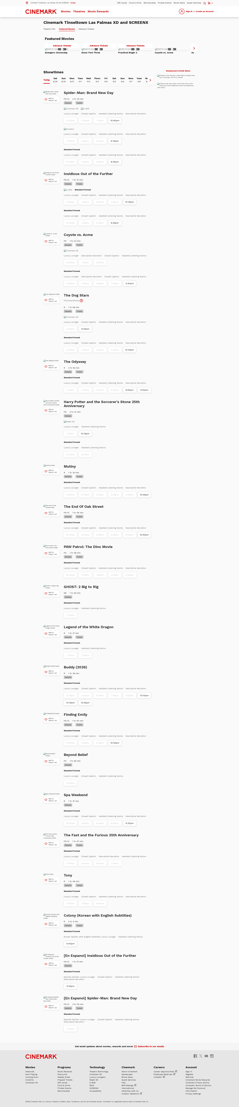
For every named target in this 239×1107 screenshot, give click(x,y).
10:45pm (144, 495)
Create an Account (205, 11)
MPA (128, 1085)
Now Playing (31, 1074)
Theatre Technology (98, 1071)
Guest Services (194, 3)
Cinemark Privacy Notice (197, 1083)
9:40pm (130, 283)
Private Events (165, 3)
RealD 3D (93, 1080)
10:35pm (129, 202)
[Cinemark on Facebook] (195, 1056)
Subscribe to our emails (151, 1046)
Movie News (179, 3)
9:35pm (115, 141)
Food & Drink (135, 3)
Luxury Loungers (97, 1077)
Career (164, 1071)
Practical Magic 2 (127, 52)
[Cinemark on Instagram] (212, 1056)
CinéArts (29, 1080)
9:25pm (85, 329)
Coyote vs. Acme (164, 52)
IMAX (91, 1085)
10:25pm (129, 350)
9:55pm (71, 986)
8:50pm (130, 390)
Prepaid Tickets (65, 1080)
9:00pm (70, 943)
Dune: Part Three (90, 52)
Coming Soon (31, 1077)
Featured (29, 1071)
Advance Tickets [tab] (86, 29)
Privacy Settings (193, 1094)
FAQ (123, 1083)
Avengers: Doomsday (56, 52)
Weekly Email (64, 1077)
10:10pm (144, 695)
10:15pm (85, 433)
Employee (163, 1074)
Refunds (189, 1077)
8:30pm (115, 162)
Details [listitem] (68, 103)
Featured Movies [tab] (67, 29)
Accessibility (95, 1091)
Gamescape (127, 1074)
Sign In (189, 11)
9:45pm (115, 223)
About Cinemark (129, 1071)
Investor (131, 1094)
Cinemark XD (31, 1083)
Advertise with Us (130, 1091)
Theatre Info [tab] (49, 29)
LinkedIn (158, 1077)
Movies (66, 11)
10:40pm (114, 120)
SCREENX (93, 1088)
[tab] (46, 80)
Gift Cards (122, 3)
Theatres (79, 11)
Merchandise (150, 3)
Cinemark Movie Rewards (198, 1080)
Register (189, 1074)
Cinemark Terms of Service (198, 1085)
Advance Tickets (66, 46)
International (128, 1088)
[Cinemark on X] (200, 1056)
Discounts (62, 1074)
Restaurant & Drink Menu (178, 71)
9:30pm (130, 823)
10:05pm (114, 743)
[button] (50, 3)
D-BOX (92, 1083)
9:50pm (144, 390)
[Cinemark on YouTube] (206, 1056)
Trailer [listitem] (79, 103)
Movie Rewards (98, 11)
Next (194, 48)
